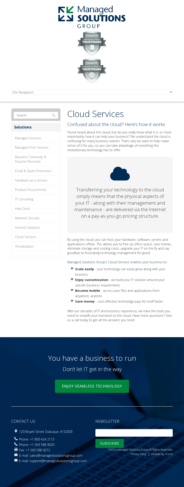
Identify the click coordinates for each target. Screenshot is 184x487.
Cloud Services (25, 237)
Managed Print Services (31, 147)
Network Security (27, 218)
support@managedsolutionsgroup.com (58, 461)
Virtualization (24, 246)
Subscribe (109, 443)
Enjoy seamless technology (92, 386)
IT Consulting (24, 199)
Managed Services (28, 138)
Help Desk (22, 208)
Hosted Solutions (27, 227)
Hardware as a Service (31, 180)
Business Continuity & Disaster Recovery (30, 159)
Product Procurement (30, 190)
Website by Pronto (162, 454)
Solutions (23, 127)
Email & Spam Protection (33, 171)
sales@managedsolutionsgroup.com (56, 455)
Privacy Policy (139, 454)
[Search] (54, 115)
